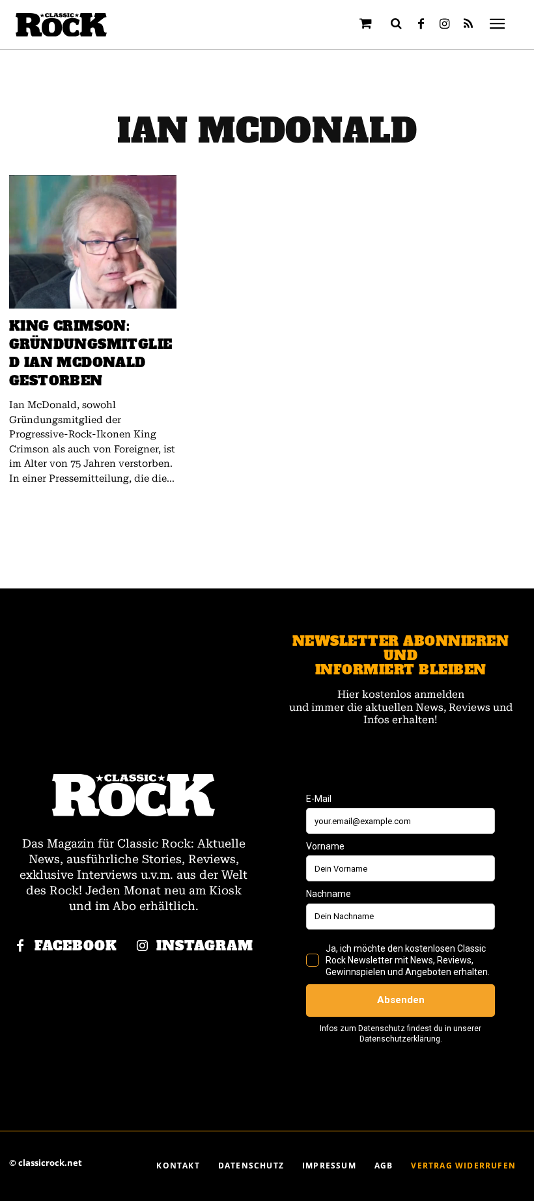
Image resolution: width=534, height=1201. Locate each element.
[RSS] (468, 24)
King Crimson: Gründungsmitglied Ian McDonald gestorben (90, 353)
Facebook (76, 946)
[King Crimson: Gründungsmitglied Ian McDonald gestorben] (92, 242)
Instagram (204, 946)
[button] (396, 23)
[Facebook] (421, 24)
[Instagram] (445, 24)
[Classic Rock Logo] (61, 25)
